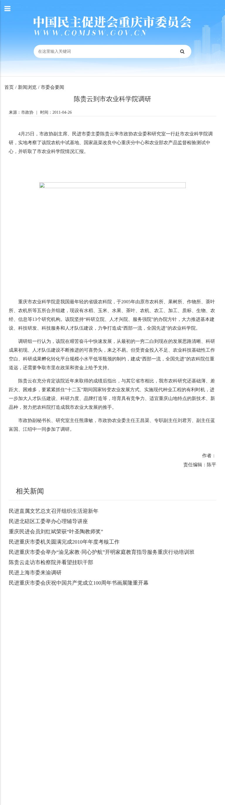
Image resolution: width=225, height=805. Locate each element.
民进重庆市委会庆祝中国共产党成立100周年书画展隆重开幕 (79, 583)
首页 (9, 87)
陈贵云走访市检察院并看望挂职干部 (51, 562)
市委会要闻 (52, 87)
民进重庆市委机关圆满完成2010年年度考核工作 (64, 542)
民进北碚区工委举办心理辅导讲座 (48, 521)
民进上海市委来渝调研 (35, 573)
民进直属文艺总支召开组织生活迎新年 (53, 511)
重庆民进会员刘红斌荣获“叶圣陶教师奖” (56, 532)
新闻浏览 (27, 87)
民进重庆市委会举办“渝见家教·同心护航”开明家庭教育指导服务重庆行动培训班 (102, 552)
